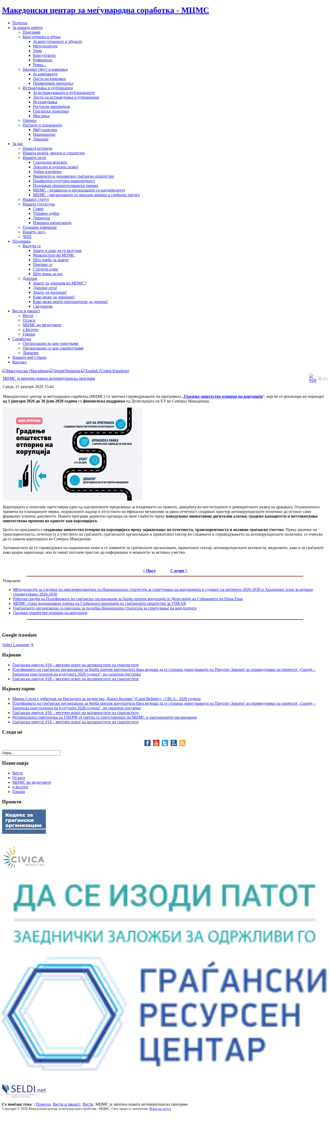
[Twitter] (166, 744)
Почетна (43, 1104)
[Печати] (320, 379)
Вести (88, 1104)
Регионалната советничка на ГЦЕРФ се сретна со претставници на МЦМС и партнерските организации (104, 717)
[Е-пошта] (325, 379)
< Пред (149, 570)
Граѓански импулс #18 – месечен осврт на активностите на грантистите (75, 679)
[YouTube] (157, 744)
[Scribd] (175, 744)
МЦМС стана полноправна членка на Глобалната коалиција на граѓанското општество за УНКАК (99, 603)
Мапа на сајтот (160, 1109)
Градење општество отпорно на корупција (50, 613)
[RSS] (182, 744)
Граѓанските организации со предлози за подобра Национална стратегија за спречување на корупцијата (104, 608)
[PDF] (313, 380)
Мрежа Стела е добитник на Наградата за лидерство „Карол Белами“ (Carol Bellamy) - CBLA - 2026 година (106, 698)
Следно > (178, 570)
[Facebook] (148, 744)
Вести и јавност (67, 1104)
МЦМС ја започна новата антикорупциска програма (49, 378)
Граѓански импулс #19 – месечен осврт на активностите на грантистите (75, 665)
